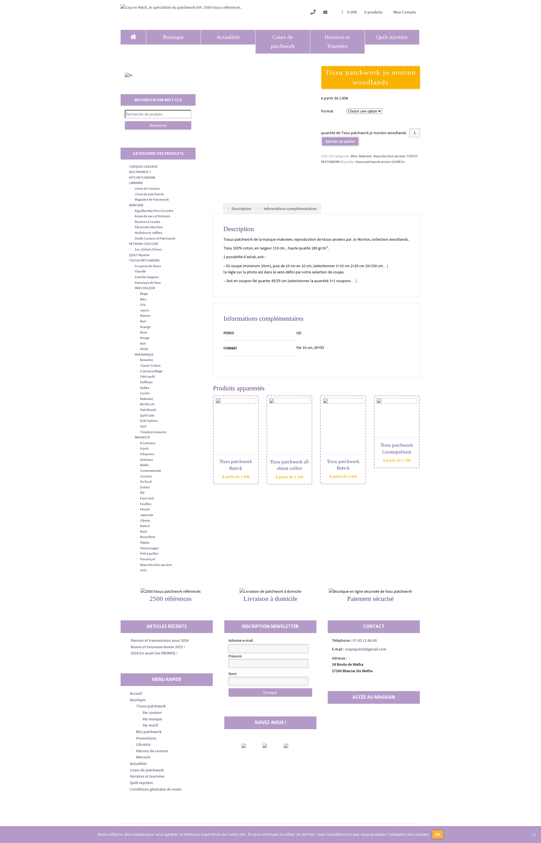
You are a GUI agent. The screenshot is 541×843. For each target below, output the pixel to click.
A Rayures (147, 454)
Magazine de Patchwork (152, 199)
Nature (145, 526)
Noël (143, 531)
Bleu (354, 156)
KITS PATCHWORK (142, 177)
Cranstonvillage (151, 371)
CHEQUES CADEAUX (143, 166)
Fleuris (145, 509)
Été (142, 492)
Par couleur (152, 712)
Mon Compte (404, 12)
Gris (143, 304)
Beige (144, 293)
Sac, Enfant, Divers (148, 249)
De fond (146, 481)
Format (327, 111)
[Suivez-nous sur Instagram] (269, 746)
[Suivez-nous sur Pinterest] (290, 746)
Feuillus (145, 504)
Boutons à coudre (147, 222)
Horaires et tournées (147, 776)
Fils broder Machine (149, 227)
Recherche (158, 125)
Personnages (149, 548)
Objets (144, 542)
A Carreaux (148, 443)
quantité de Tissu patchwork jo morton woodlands (363, 132)
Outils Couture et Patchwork (155, 238)
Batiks (144, 465)
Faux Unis (147, 498)
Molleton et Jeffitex (148, 233)
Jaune (144, 310)
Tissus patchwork (151, 706)
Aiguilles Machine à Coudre (154, 211)
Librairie (143, 744)
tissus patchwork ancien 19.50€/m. (380, 162)
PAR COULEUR (145, 288)
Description (241, 208)
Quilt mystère (392, 37)
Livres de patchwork (149, 194)
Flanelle (140, 271)
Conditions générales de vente (155, 789)
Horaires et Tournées (337, 41)
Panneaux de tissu (148, 282)
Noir (143, 321)
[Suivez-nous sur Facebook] (248, 746)
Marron (145, 315)
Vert (143, 343)
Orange (145, 327)
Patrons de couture (152, 750)
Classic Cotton (150, 365)
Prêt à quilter (149, 553)
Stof (143, 426)
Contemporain (150, 470)
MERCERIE (136, 205)
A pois (144, 448)
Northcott (147, 404)
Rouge (144, 338)
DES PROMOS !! (140, 172)
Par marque (152, 719)
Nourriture (147, 537)
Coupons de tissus (148, 266)
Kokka (144, 388)
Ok (437, 834)
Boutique (173, 37)
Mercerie (143, 757)
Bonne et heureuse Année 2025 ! (158, 646)
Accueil (136, 693)
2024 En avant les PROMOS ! (154, 653)
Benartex (146, 360)
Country (146, 476)
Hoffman (146, 382)
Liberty (145, 520)
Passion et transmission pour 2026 (160, 640)
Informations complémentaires (290, 208)
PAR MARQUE (144, 354)
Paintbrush (148, 410)
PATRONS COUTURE (143, 244)
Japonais (146, 515)
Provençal (147, 559)
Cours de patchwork (283, 41)
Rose (143, 332)
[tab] (239, 208)
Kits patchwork (148, 731)
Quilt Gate (147, 415)
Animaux (146, 459)
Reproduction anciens (389, 156)
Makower (365, 156)
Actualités (228, 37)
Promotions (146, 738)
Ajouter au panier (340, 141)
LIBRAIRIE (136, 183)
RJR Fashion (149, 421)
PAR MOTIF (142, 437)
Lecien (145, 393)
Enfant (145, 487)
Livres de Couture (147, 188)
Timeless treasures (153, 432)
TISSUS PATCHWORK (144, 260)
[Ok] (534, 834)
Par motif (150, 725)
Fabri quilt (147, 376)
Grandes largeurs (147, 277)
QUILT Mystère (139, 255)
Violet (144, 349)
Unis (143, 570)
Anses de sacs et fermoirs (152, 216)
